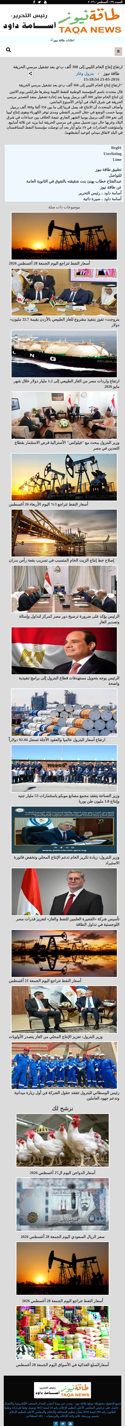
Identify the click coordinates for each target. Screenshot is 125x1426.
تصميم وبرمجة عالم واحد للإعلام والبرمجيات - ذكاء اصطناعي (62, 1416)
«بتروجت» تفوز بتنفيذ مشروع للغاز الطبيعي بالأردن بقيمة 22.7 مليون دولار (64, 322)
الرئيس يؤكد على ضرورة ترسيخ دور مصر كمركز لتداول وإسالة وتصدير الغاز (69, 619)
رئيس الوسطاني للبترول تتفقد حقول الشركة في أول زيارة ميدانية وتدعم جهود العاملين (66, 1095)
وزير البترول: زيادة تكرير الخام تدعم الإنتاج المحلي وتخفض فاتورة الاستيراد (66, 860)
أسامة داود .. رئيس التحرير (100, 193)
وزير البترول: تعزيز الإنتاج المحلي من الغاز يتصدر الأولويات (56, 1037)
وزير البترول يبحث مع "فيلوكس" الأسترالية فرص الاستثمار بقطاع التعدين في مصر (67, 445)
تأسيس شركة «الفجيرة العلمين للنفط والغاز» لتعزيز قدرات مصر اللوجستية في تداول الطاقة (67, 922)
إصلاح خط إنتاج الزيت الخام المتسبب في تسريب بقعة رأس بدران (61, 560)
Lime (117, 159)
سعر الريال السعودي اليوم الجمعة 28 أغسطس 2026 (62, 1237)
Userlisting (113, 154)
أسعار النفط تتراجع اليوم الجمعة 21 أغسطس (45, 981)
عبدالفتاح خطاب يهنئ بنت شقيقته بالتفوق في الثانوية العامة (74, 181)
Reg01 (116, 148)
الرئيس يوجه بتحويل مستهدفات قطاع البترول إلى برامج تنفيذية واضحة (69, 681)
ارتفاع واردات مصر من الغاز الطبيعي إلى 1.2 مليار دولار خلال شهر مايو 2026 (66, 384)
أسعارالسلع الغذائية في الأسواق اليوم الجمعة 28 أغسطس (62, 1365)
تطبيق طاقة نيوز (108, 169)
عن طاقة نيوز (111, 187)
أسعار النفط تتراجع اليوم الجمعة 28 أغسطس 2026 (49, 263)
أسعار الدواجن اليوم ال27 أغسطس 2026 (62, 1173)
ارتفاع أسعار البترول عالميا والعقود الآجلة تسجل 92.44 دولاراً (57, 740)
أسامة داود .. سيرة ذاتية (102, 199)
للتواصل (115, 175)
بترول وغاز (85, 73)
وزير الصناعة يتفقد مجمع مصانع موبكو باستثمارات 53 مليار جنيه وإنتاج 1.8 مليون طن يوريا (68, 798)
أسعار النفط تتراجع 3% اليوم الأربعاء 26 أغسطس (48, 504)
